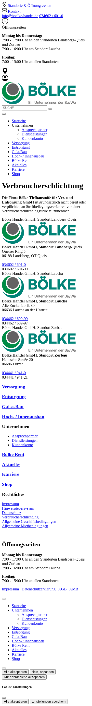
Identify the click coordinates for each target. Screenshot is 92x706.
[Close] (4, 598)
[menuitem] (26, 5)
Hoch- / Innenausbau (28, 156)
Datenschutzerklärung (38, 589)
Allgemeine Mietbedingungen (25, 526)
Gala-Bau (19, 152)
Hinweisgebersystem (18, 508)
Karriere (18, 169)
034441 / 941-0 (14, 373)
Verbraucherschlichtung (20, 517)
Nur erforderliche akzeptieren (24, 677)
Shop (16, 174)
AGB (62, 589)
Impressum (10, 504)
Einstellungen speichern (49, 701)
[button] (4, 114)
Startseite (19, 121)
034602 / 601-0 (51, 16)
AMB (73, 589)
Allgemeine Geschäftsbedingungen (29, 521)
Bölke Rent (20, 160)
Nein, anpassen (43, 672)
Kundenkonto (32, 138)
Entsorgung (21, 147)
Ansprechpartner (34, 130)
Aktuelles (19, 165)
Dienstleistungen (34, 134)
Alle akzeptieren (15, 672)
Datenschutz (11, 513)
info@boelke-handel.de (20, 16)
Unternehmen (22, 610)
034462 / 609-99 (15, 319)
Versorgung (21, 143)
